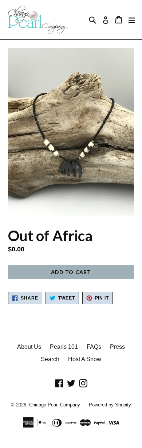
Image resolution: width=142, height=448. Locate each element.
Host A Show (84, 359)
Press (117, 347)
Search (50, 359)
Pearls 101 (64, 347)
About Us (29, 347)
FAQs (94, 347)
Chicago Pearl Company (54, 405)
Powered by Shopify (110, 405)
